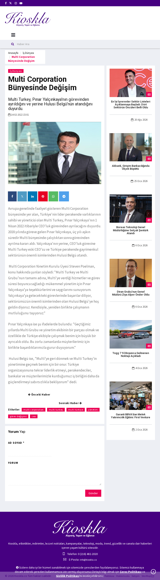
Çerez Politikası (130, 572)
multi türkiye (75, 409)
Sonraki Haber (69, 403)
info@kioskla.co (88, 559)
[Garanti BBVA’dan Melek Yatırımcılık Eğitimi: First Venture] (131, 395)
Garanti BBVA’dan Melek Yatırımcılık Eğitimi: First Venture (130, 416)
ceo (34, 416)
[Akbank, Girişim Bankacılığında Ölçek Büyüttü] (131, 147)
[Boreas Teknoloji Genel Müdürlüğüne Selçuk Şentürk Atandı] (131, 208)
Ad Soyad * (16, 443)
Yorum (13, 463)
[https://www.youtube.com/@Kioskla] (21, 3)
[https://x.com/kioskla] (10, 3)
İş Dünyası (28, 53)
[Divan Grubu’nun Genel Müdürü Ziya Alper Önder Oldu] (131, 272)
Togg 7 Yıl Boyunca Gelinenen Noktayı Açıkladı (130, 354)
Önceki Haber (40, 394)
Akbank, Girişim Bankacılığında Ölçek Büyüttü (130, 167)
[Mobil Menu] (13, 35)
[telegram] (64, 196)
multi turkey (56, 409)
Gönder (93, 493)
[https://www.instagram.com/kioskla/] (16, 3)
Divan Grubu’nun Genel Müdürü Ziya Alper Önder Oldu (130, 293)
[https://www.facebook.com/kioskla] (5, 3)
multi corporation (33, 409)
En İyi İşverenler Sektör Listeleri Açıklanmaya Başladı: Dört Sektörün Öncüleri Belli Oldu (130, 104)
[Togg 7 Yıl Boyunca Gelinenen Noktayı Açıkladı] (131, 334)
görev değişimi (18, 416)
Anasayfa (13, 53)
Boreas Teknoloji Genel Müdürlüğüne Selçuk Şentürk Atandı (130, 230)
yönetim (93, 409)
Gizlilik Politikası (67, 576)
